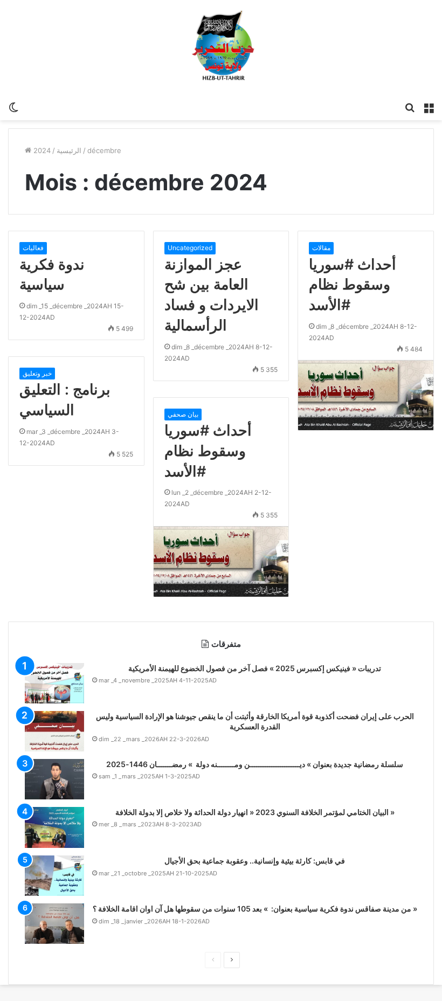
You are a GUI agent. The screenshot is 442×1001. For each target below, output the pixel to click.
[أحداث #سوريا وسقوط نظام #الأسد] (365, 395)
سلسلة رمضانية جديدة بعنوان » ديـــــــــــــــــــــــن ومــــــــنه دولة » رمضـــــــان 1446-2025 (254, 764)
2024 (42, 150)
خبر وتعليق (37, 373)
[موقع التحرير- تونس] (221, 48)
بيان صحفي (183, 414)
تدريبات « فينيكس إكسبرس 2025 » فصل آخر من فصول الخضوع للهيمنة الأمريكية (254, 668)
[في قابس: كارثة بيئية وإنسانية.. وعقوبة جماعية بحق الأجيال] (54, 875)
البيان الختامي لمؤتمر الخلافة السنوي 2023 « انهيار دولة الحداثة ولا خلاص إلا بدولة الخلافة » (255, 812)
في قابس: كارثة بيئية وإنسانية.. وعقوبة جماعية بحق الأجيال (254, 860)
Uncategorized (190, 248)
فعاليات (33, 248)
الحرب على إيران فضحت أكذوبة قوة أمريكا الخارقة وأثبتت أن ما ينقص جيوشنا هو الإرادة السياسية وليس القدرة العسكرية (255, 721)
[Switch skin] (13, 107)
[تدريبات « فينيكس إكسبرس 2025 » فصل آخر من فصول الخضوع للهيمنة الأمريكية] (54, 683)
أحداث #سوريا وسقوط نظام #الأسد (352, 285)
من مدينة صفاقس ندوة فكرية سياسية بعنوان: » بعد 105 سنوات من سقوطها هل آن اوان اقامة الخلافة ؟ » (255, 908)
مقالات (321, 248)
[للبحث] (409, 107)
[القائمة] (428, 107)
